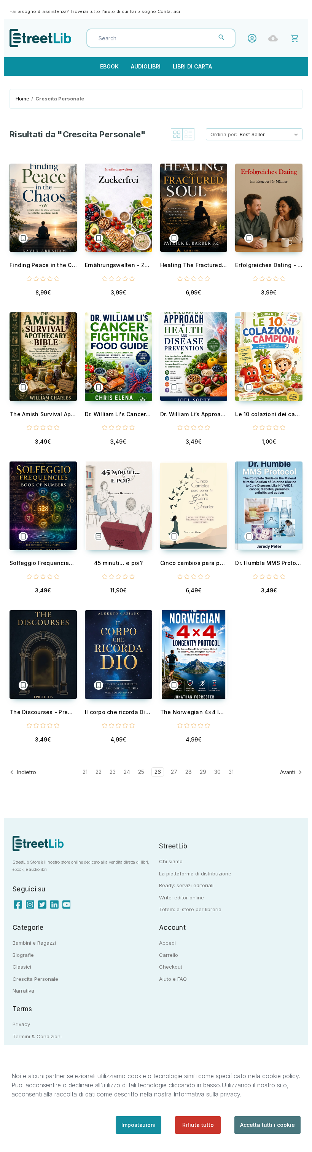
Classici (22, 967)
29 (203, 772)
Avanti (288, 772)
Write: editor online (181, 897)
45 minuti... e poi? (118, 563)
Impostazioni (138, 1125)
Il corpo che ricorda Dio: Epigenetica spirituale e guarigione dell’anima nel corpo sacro (118, 712)
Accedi (254, 38)
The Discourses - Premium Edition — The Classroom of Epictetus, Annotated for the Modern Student (43, 712)
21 (85, 772)
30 (217, 772)
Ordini (275, 38)
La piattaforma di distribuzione (195, 873)
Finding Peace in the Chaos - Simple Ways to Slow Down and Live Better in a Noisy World (43, 265)
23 (113, 772)
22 (99, 772)
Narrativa (23, 991)
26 (157, 772)
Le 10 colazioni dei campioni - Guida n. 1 (268, 414)
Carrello (168, 955)
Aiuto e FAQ (173, 979)
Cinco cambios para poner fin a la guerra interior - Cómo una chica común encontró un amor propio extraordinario (194, 563)
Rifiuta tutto (198, 1125)
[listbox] (270, 134)
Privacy (21, 1024)
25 (141, 772)
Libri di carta (192, 66)
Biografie (23, 955)
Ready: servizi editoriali (186, 885)
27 (174, 772)
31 (231, 772)
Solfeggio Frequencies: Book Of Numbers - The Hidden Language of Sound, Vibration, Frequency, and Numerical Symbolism (43, 563)
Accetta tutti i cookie (267, 1125)
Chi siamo (171, 861)
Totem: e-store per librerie (190, 909)
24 (127, 772)
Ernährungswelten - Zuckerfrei (118, 265)
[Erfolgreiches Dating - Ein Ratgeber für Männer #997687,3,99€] (268, 208)
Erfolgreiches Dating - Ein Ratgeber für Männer (268, 265)
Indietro (26, 772)
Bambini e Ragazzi (34, 943)
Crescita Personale (35, 979)
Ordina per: (223, 134)
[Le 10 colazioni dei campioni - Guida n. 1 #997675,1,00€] (268, 356)
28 (188, 772)
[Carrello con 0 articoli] (295, 37)
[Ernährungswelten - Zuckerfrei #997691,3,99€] (118, 208)
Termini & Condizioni (37, 1036)
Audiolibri (146, 66)
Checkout (170, 967)
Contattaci (169, 11)
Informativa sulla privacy (207, 1094)
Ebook (109, 66)
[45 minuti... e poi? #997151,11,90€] (118, 505)
